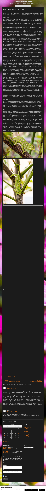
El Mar (26, 428)
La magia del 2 (6, 452)
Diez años (5, 447)
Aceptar (41, 489)
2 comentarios (18, 10)
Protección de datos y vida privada (30, 425)
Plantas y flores (28, 432)
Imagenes (6, 376)
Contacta (25, 438)
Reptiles (14, 376)
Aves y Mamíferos (28, 436)
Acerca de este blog (27, 427)
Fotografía (26, 431)
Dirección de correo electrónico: (10, 469)
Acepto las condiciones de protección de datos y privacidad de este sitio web (12, 463)
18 (4, 435)
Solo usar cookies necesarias (31, 489)
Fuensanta (12, 10)
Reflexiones (10, 376)
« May (4, 441)
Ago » (7, 441)
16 (18, 433)
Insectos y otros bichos (29, 434)
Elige (4, 473)
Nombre (5, 465)
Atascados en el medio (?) (8, 451)
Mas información (20, 489)
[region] (23, 489)
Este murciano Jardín (23, 2)
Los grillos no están (7, 448)
